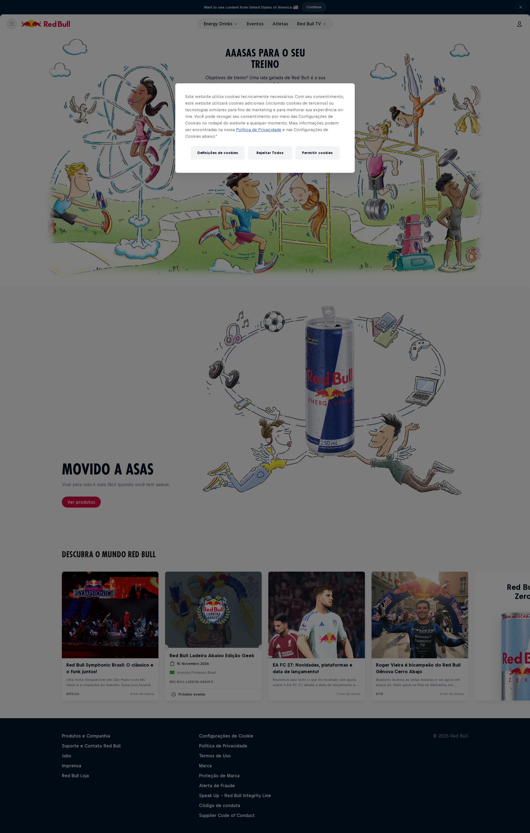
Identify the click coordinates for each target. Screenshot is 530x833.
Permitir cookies (317, 153)
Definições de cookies (217, 153)
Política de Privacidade (258, 129)
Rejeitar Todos (269, 153)
